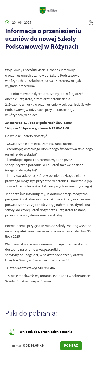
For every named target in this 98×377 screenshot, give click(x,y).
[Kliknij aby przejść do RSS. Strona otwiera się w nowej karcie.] (91, 22)
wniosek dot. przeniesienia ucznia (46, 331)
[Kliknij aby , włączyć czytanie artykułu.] (9, 59)
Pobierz (71, 345)
